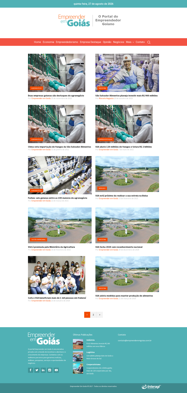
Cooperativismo (93, 364)
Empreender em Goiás (41, 98)
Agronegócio (36, 88)
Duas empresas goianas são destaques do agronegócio (56, 95)
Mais (128, 42)
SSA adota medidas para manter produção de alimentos (124, 295)
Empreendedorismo (67, 42)
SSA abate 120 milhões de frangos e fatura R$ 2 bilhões (123, 146)
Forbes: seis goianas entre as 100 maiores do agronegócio (57, 197)
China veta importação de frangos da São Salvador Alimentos (59, 146)
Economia (48, 42)
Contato (140, 42)
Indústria (102, 88)
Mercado (102, 188)
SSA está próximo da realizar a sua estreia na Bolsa (121, 195)
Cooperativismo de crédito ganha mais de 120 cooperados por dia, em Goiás (99, 371)
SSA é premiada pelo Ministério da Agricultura (51, 246)
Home (37, 42)
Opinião (107, 42)
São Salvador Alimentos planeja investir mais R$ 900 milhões (126, 95)
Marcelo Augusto (106, 98)
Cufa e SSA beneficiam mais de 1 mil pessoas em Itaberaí (57, 297)
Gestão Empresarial (38, 239)
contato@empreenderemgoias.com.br (135, 340)
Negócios (118, 42)
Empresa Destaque (90, 42)
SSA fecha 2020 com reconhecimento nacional (118, 246)
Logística (91, 352)
